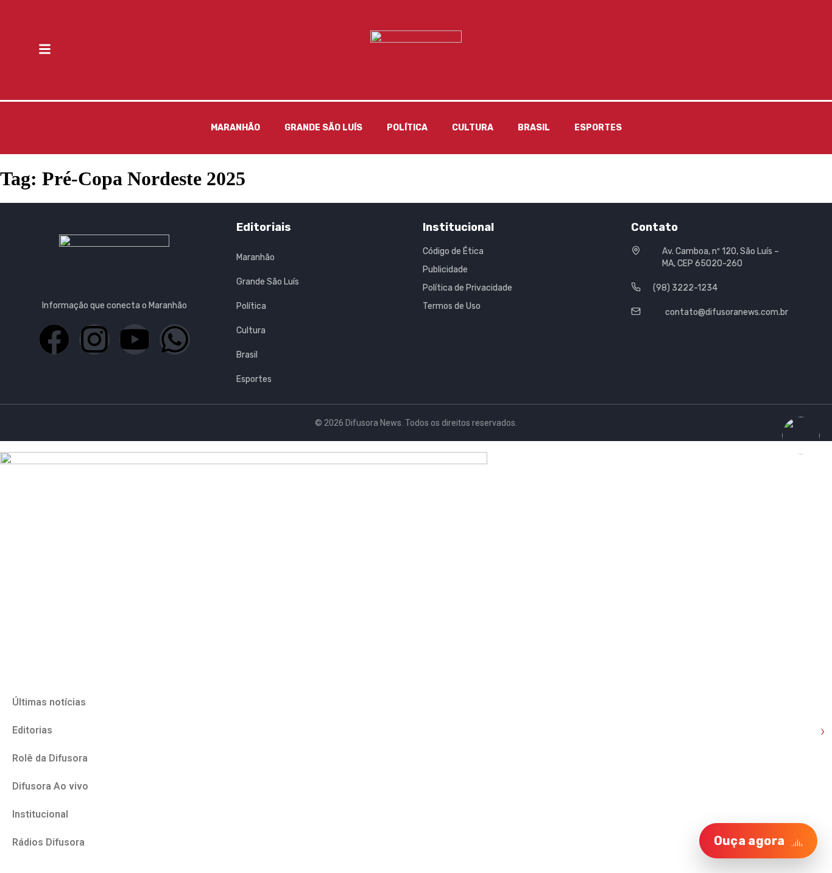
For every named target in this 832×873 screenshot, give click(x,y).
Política (407, 127)
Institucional (40, 814)
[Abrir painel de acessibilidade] (801, 435)
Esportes (598, 127)
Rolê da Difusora (50, 758)
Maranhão (235, 127)
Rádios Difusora (48, 842)
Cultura (472, 127)
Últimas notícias (49, 702)
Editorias (418, 731)
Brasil (534, 127)
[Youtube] (134, 339)
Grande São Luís (323, 127)
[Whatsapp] (175, 339)
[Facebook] (54, 339)
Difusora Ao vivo (50, 786)
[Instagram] (94, 339)
